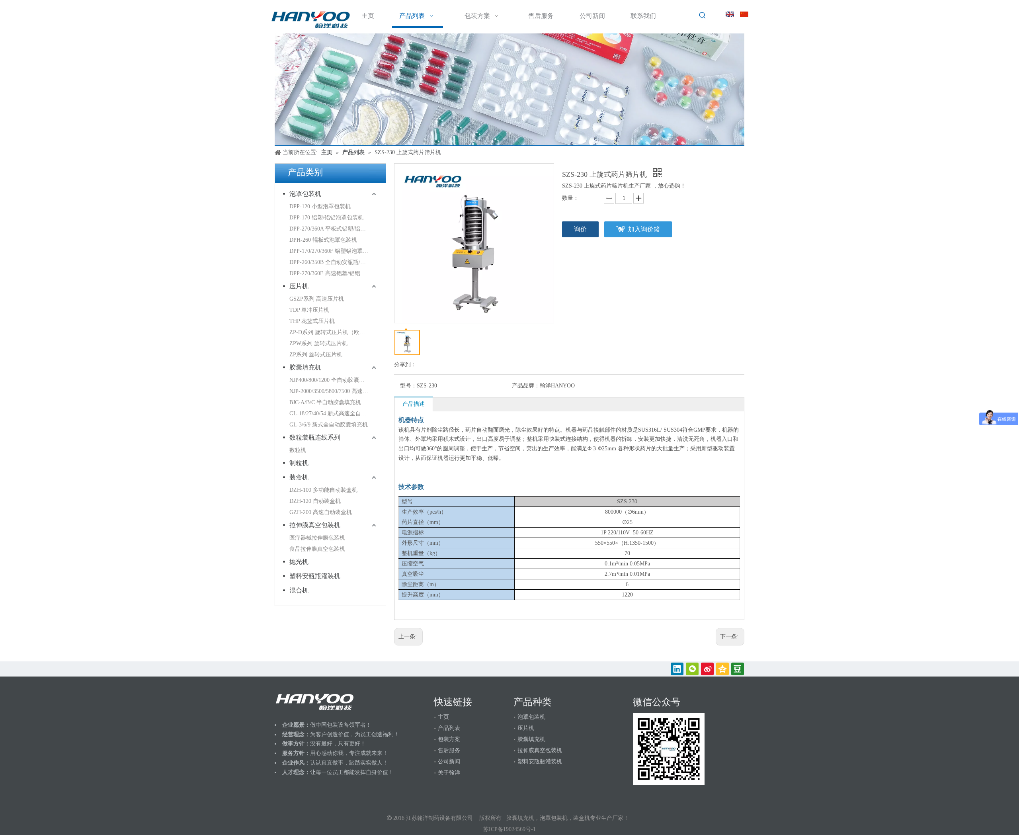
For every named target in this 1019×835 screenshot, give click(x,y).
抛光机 (298, 561)
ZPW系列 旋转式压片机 (318, 343)
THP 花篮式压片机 (312, 321)
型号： (408, 386)
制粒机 (298, 463)
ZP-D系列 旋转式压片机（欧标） (330, 332)
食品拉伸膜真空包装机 (317, 549)
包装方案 (449, 739)
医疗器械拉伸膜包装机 (317, 538)
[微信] (692, 669)
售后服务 (449, 750)
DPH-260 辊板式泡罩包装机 (323, 240)
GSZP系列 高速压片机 (316, 299)
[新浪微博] (707, 669)
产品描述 (413, 404)
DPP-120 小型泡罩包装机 (320, 206)
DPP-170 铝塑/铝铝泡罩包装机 (326, 218)
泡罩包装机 (305, 193)
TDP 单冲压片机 (309, 310)
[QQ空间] (722, 669)
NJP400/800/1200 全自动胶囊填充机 (332, 380)
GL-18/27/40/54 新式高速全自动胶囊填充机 (333, 414)
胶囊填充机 (305, 367)
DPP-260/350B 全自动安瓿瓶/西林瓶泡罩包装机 (333, 262)
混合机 (298, 590)
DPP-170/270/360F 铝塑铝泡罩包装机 (333, 251)
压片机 (298, 286)
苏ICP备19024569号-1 (509, 829)
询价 (580, 229)
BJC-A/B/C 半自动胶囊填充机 (325, 402)
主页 (443, 717)
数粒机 (297, 450)
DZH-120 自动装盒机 (315, 501)
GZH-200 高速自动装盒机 (320, 512)
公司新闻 (449, 762)
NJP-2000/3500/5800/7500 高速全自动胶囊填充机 (333, 391)
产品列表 (449, 728)
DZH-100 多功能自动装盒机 (323, 490)
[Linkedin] (677, 669)
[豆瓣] (737, 669)
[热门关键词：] (702, 15)
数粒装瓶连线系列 (314, 437)
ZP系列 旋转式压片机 (315, 355)
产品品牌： (526, 386)
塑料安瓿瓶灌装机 (314, 576)
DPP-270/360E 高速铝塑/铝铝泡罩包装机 (333, 273)
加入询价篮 (644, 229)
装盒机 (298, 477)
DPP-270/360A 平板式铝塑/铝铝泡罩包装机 (333, 229)
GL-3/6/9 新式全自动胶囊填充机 (328, 425)
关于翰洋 (449, 773)
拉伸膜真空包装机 (314, 525)
